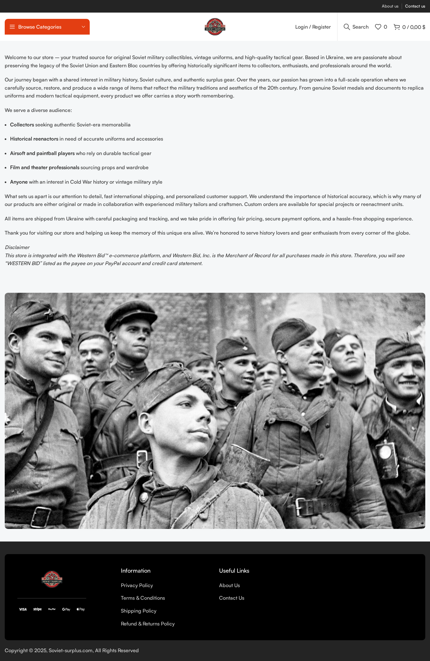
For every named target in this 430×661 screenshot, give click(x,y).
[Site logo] (215, 26)
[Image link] (52, 578)
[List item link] (165, 585)
